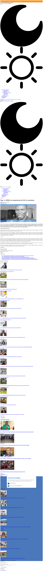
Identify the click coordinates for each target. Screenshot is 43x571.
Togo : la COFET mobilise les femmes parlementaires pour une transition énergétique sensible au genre (12, 558)
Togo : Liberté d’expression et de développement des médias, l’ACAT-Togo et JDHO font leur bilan (12, 298)
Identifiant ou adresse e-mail (4, 564)
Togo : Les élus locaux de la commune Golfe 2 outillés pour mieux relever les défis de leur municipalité (14, 445)
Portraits (1, 396)
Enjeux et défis (2, 271)
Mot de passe (2, 565)
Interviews (5, 271)
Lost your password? (3, 570)
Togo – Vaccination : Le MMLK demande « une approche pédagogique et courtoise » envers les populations (15, 458)
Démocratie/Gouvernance (3, 290)
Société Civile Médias (3, 202)
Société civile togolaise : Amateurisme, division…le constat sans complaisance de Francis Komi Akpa (12, 414)
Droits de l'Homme (2, 300)
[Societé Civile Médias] (6, 2)
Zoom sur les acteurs (5, 396)
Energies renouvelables (3, 540)
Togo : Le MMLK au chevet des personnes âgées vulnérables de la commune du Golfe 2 (12, 471)
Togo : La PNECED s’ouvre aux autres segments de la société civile (8, 404)
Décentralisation (2, 443)
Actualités (1, 499)
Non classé (1, 470)
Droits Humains (2, 377)
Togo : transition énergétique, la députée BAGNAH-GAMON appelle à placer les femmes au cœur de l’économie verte (18, 255)
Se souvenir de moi (3, 567)
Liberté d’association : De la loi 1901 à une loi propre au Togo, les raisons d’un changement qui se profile (12, 337)
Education (1, 550)
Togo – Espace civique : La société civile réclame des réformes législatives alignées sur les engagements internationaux (14, 279)
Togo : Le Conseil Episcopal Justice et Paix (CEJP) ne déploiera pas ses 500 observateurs (10, 308)
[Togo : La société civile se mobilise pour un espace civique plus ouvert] (3, 287)
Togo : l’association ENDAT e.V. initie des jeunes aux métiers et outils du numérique (13, 256)
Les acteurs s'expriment (10, 271)
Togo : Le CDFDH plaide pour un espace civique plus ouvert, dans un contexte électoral (10, 327)
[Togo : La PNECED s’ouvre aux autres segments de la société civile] (3, 403)
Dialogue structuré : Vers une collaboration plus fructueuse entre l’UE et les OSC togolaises (11, 356)
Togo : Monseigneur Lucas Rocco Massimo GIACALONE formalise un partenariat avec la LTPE (11, 507)
